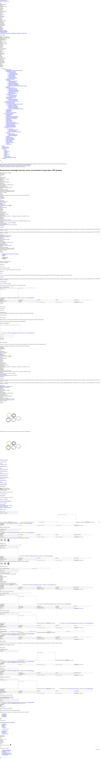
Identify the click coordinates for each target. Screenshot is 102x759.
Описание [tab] (4, 258)
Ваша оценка (2, 323)
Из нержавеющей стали (12, 78)
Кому (1, 568)
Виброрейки (8, 111)
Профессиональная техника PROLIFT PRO (14, 70)
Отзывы (9, 172)
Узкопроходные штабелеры (13, 84)
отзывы (2, 196)
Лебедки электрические (12, 134)
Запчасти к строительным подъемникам (15, 108)
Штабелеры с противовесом (13, 83)
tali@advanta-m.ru (3, 480)
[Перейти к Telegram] (4, 714)
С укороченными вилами (13, 74)
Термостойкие (9, 121)
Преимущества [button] (9, 235)
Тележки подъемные (12, 77)
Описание (4, 254)
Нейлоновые (8, 119)
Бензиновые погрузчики (12, 89)
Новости (5, 150)
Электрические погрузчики (13, 91)
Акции (3, 145)
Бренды (5, 155)
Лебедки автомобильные (12, 135)
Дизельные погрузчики (12, 88)
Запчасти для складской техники (12, 101)
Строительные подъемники (11, 104)
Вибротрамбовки (9, 110)
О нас (5, 149)
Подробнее (2, 741)
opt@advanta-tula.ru (3, 484)
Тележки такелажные (10, 138)
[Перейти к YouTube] (4, 716)
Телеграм (3, 726)
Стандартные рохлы (12, 72)
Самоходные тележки (10, 79)
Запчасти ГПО (9, 144)
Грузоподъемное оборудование (9, 126)
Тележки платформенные (13, 99)
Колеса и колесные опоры (9, 113)
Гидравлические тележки (11, 71)
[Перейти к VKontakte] (4, 713)
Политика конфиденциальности (10, 157)
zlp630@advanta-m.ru (3, 475)
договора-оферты (31, 297)
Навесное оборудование (12, 93)
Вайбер (3, 725)
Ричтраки (8, 86)
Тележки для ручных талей (13, 129)
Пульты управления (10, 142)
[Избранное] (4, 731)
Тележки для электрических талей (14, 131)
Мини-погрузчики (11, 92)
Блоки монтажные (9, 137)
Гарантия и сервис (5, 147)
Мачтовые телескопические (13, 107)
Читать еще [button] (2, 234)
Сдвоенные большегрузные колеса (12, 123)
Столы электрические (12, 96)
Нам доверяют (6, 154)
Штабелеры (4, 751)
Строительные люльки (6, 752)
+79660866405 (13, 33)
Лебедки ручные (11, 133)
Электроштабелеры (12, 81)
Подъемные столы (9, 94)
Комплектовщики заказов (11, 97)
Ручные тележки (9, 98)
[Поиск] (0, 2)
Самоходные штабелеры (12, 82)
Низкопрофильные (11, 75)
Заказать (1, 203)
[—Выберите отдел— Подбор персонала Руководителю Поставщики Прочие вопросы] (4, 649)
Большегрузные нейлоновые (11, 118)
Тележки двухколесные (12, 100)
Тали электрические (12, 130)
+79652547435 (2, 33)
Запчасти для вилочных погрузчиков (30, 163)
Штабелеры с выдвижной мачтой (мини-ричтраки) (17, 85)
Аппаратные (8, 115)
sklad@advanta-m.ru (3, 466)
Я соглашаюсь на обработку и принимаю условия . (18, 332)
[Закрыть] (1, 705)
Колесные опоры (5, 754)
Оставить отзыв (3, 312)
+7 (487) (3, 32)
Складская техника (7, 69)
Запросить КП (2, 204)
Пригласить (2, 225)
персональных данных (16, 297)
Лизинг (5, 153)
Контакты (4, 158)
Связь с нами (2, 39)
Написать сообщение (10, 722)
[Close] (1, 718)
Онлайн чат (4, 724)
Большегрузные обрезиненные (11, 117)
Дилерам (5, 152)
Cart (5, 733)
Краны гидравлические (10, 139)
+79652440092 (8, 33)
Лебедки (7, 132)
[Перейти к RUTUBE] (4, 715)
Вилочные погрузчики (10, 87)
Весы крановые (9, 141)
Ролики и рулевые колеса (11, 122)
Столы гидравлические (12, 95)
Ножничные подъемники (13, 105)
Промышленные (9, 114)
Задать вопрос (2, 495)
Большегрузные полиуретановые (12, 116)
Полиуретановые (9, 120)
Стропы (7, 143)
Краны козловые (9, 140)
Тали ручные (10, 128)
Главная (1, 163)
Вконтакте (4, 727)
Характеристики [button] (3, 235)
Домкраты (8, 136)
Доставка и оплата (5, 146)
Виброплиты (8, 109)
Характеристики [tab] (5, 257)
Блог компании (7, 151)
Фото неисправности (4, 522)
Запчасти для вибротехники (11, 112)
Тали (7, 127)
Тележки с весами (11, 76)
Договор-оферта (7, 156)
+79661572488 (18, 33)
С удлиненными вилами (12, 73)
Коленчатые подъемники (13, 106)
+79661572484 (24, 33)
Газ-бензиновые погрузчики (13, 90)
